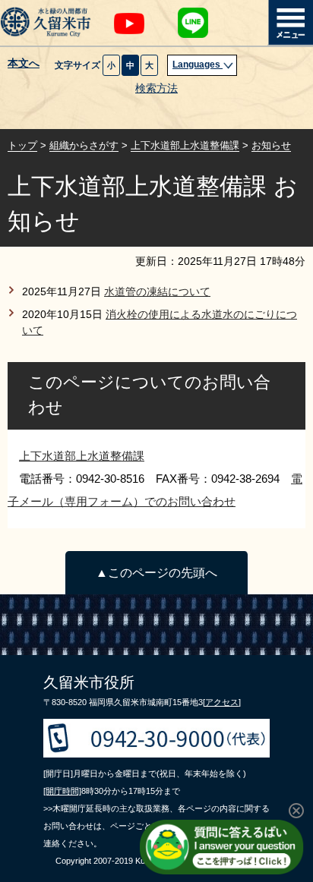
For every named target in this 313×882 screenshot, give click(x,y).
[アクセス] (222, 702)
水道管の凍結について (157, 292)
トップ (22, 145)
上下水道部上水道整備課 (185, 145)
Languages (197, 64)
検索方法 (156, 88)
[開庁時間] (62, 790)
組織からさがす (84, 145)
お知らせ (271, 145)
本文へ (24, 63)
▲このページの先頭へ (156, 572)
